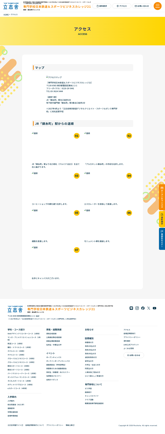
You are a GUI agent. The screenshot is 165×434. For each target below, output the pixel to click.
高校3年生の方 (90, 353)
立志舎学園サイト (14, 425)
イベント (50, 353)
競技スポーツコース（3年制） (19, 366)
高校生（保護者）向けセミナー (58, 372)
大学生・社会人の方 (92, 364)
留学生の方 (89, 361)
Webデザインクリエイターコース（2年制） (24, 333)
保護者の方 (89, 342)
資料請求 (162, 220)
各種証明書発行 (129, 333)
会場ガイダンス (52, 379)
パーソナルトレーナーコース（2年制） (22, 373)
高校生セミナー (162, 240)
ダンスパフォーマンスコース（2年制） (22, 377)
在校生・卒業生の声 (53, 345)
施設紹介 (88, 392)
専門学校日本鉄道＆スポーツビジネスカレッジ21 (57, 6)
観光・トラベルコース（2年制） (20, 347)
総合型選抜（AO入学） (16, 404)
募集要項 (11, 408)
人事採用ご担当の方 (92, 372)
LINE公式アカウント (131, 344)
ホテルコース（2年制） (16, 355)
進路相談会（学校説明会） (56, 364)
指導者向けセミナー (53, 376)
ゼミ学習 (88, 388)
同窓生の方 (89, 368)
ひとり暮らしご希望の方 (94, 376)
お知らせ (89, 329)
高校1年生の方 (90, 346)
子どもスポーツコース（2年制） (20, 381)
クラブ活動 (89, 399)
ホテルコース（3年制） (16, 351)
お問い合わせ (143, 6)
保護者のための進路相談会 (56, 368)
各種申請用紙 (13, 416)
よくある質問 (129, 348)
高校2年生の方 (90, 350)
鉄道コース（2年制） (16, 343)
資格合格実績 (51, 333)
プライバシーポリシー (132, 337)
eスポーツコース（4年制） (18, 388)
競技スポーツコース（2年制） (19, 369)
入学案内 (12, 396)
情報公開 (69, 425)
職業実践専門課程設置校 (94, 403)
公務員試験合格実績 (53, 337)
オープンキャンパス (162, 199)
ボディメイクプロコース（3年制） (21, 384)
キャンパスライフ (91, 396)
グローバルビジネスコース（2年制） (22, 362)
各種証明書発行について (34, 425)
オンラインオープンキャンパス (58, 361)
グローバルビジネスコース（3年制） (22, 358)
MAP (37, 316)
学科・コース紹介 (16, 329)
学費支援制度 (13, 412)
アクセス (123, 6)
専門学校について (93, 384)
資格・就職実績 (53, 329)
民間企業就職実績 (53, 341)
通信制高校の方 (91, 357)
